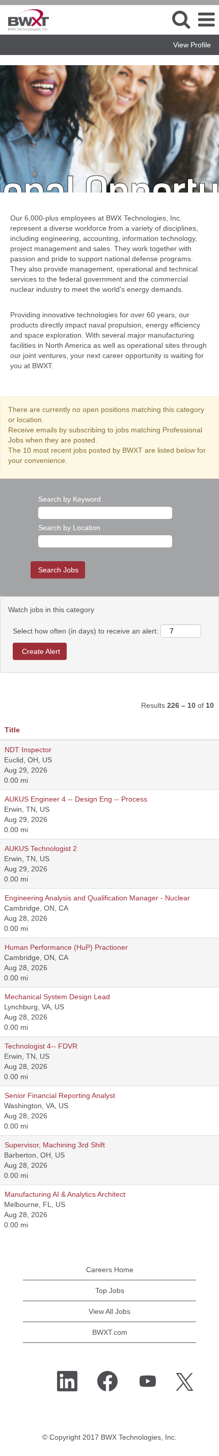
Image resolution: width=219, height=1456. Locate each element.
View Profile (192, 45)
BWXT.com (109, 1332)
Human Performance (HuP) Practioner (66, 947)
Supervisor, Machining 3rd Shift (55, 1145)
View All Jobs (109, 1311)
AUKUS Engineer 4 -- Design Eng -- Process (76, 799)
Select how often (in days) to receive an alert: (85, 631)
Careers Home (109, 1270)
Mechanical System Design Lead (57, 997)
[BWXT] (24, 19)
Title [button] (12, 730)
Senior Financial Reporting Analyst (60, 1095)
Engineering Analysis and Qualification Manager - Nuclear (97, 898)
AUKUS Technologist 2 (41, 848)
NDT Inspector (28, 750)
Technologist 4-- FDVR (41, 1046)
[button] (206, 19)
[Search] (181, 19)
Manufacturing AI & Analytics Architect (65, 1194)
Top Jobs (109, 1290)
